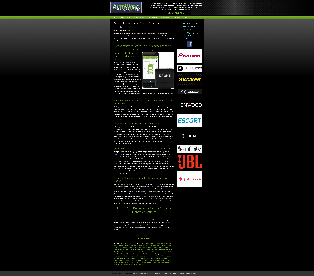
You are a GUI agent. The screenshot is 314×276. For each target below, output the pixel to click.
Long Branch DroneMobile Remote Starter (125, 254)
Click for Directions (190, 30)
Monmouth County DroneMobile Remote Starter (127, 258)
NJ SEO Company (138, 273)
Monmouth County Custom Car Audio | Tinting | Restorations (126, 7)
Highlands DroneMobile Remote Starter (133, 249)
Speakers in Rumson (123, 262)
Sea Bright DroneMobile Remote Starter (141, 260)
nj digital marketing (191, 273)
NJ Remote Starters (144, 234)
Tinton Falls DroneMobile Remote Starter (141, 262)
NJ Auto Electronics (144, 238)
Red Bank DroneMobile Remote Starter (151, 258)
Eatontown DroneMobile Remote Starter (125, 247)
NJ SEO (146, 273)
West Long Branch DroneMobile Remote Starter (131, 264)
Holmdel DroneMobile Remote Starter (155, 249)
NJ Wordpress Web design (169, 273)
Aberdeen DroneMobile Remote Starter (149, 243)
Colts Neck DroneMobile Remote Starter (141, 245)
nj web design (181, 273)
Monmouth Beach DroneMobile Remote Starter (159, 256)
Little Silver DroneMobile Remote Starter (162, 252)
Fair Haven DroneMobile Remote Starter (147, 247)
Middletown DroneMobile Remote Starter (133, 256)
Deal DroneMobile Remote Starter (161, 245)
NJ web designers (155, 273)
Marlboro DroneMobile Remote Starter (147, 254)
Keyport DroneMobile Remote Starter (140, 252)
